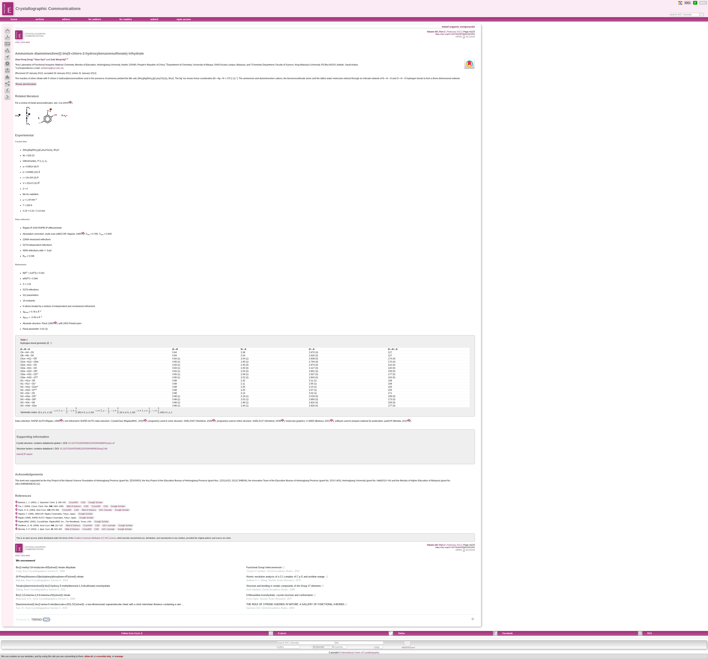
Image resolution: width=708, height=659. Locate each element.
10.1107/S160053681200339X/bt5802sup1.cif (91, 443)
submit (154, 19)
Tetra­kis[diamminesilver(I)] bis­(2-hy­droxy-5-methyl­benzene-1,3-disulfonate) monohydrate (63, 585)
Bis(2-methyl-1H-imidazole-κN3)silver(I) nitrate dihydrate (45, 567)
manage (119, 656)
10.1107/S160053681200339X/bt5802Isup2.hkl (83, 448)
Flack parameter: (31, 329)
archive (40, 19)
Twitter (401, 633)
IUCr (687, 2)
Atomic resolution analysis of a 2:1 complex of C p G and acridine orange (285, 576)
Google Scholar (95, 502)
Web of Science (74, 506)
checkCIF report (24, 454)
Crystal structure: (24, 443)
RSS (649, 633)
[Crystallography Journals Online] (680, 3)
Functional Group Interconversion (264, 567)
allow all (88, 656)
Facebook (507, 633)
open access (184, 19)
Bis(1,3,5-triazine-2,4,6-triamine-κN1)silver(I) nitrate (43, 595)
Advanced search (408, 647)
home (14, 19)
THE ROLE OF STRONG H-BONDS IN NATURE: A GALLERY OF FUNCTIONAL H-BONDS (295, 604)
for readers (126, 19)
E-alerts (282, 633)
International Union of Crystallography (360, 652)
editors (66, 19)
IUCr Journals (105, 510)
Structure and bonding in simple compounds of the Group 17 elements (283, 585)
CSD (86, 506)
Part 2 (442, 31)
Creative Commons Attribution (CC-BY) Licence (95, 538)
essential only (103, 656)
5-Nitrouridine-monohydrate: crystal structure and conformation (279, 595)
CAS (83, 502)
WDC (703, 2)
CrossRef (73, 502)
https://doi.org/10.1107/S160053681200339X (455, 34)
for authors (95, 19)
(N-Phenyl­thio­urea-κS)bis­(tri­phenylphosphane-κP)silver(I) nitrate (50, 576)
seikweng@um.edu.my (52, 68)
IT (695, 2)
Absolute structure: (32, 323)
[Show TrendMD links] (472, 618)
